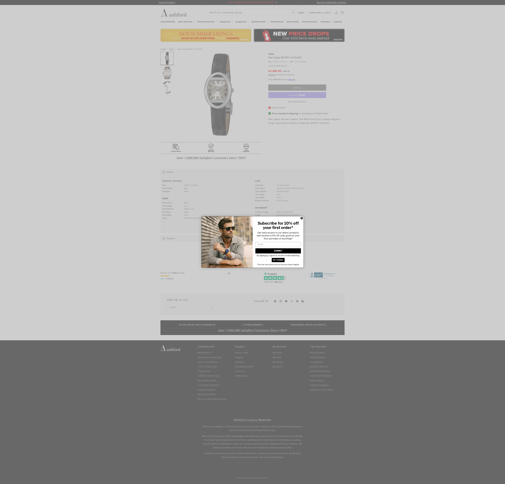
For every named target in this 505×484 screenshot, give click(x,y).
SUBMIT (278, 251)
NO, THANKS (278, 260)
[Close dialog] (301, 218)
